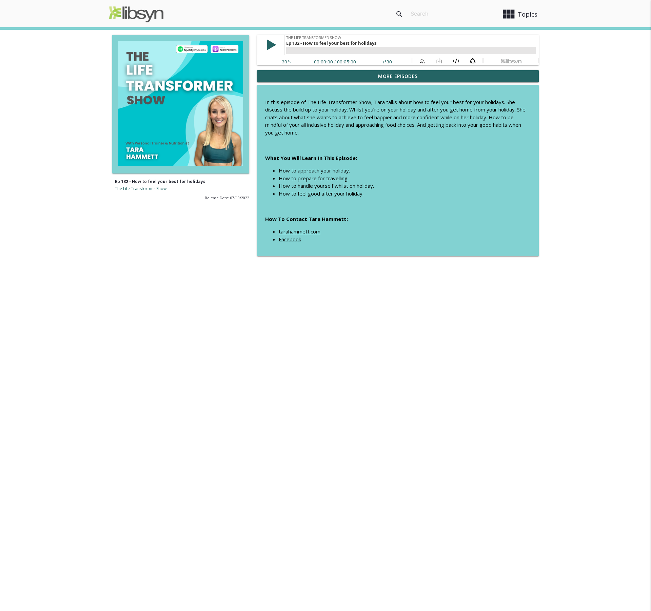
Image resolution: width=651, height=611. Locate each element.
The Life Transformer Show (140, 188)
